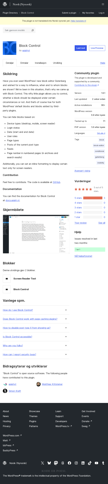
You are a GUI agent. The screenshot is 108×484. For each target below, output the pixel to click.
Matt (7, 440)
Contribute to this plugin (86, 85)
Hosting (7, 421)
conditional (99, 151)
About (6, 411)
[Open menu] (103, 4)
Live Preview (97, 48)
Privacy (7, 426)
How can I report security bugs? (19, 354)
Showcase (34, 411)
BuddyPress (10, 450)
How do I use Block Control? (18, 310)
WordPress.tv (63, 426)
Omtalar (24, 62)
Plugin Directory (10, 13)
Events (85, 416)
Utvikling (57, 62)
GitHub (56, 182)
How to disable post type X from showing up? (26, 328)
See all (101, 222)
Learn (58, 411)
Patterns (33, 426)
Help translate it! (78, 21)
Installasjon (40, 62)
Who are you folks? (13, 345)
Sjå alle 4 (101, 133)
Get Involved (88, 411)
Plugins (32, 421)
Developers (61, 421)
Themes (33, 416)
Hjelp (102, 62)
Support (59, 416)
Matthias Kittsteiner (52, 384)
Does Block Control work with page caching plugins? (30, 319)
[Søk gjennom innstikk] (32, 30)
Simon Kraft (15, 391)
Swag (86, 426)
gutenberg (99, 157)
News (6, 416)
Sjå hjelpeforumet (83, 256)
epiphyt (26, 50)
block (101, 140)
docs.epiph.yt (13, 200)
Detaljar (10, 62)
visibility (100, 163)
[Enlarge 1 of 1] (65, 218)
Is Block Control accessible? (17, 336)
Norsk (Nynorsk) (18, 463)
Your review (81, 222)
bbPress (8, 445)
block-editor (99, 145)
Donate (87, 421)
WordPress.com (12, 435)
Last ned (80, 48)
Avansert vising (82, 170)
